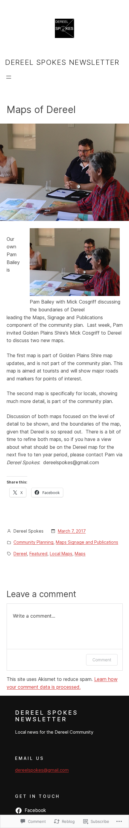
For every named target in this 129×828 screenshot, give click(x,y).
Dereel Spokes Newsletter (62, 62)
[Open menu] (8, 77)
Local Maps (61, 553)
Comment (101, 659)
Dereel (20, 553)
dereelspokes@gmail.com (42, 770)
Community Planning (33, 542)
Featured (38, 553)
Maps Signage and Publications (87, 542)
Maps (80, 553)
